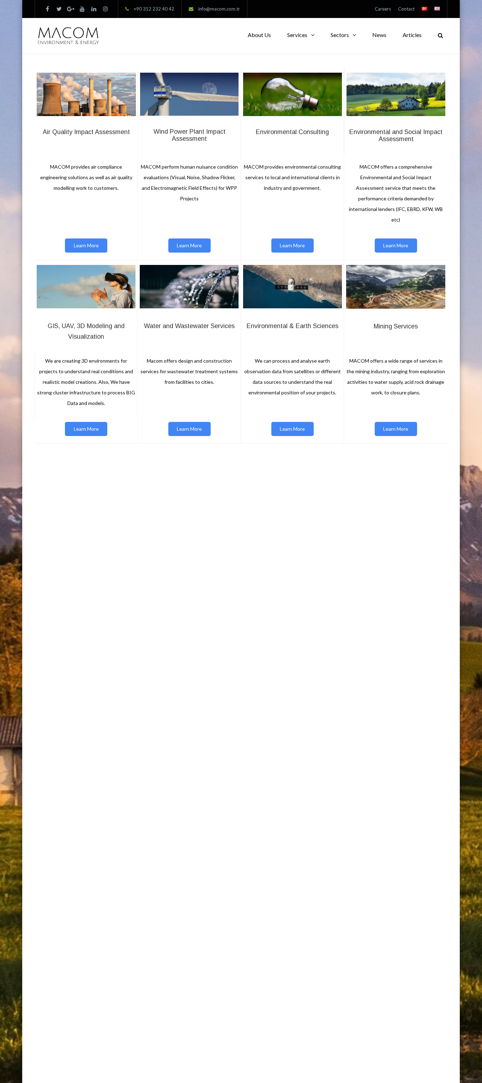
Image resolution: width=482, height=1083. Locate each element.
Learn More (86, 245)
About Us (259, 34)
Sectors (340, 34)
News (379, 34)
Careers (383, 9)
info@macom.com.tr (219, 9)
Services (297, 34)
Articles (412, 34)
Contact (406, 9)
